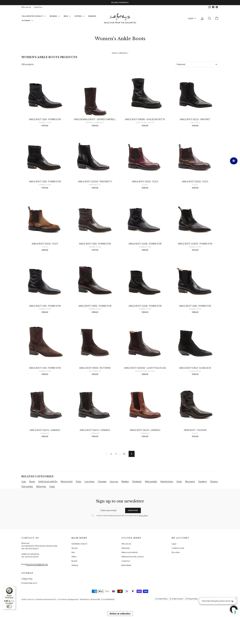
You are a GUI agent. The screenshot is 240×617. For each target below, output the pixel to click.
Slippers (214, 481)
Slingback (137, 481)
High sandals (151, 481)
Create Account (178, 548)
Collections (122, 53)
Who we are (26, 7)
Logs (23, 481)
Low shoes (89, 481)
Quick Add (45, 113)
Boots (32, 481)
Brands (92, 16)
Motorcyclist (66, 481)
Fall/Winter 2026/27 (32, 16)
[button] (234, 609)
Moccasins (190, 481)
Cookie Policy (162, 599)
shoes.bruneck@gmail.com (37, 564)
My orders (176, 552)
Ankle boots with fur (47, 481)
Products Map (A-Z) (29, 583)
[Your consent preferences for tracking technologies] (235, 612)
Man (66, 16)
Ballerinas (41, 486)
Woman (54, 16)
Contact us (38, 7)
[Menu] (14, 587)
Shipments (126, 548)
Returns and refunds (130, 552)
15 (124, 453)
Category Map (26, 578)
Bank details (126, 565)
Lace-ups (114, 481)
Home (114, 53)
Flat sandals (27, 486)
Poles (78, 481)
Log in (174, 543)
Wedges (125, 481)
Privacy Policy (143, 516)
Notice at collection (120, 613)
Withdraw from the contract (133, 556)
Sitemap (26, 20)
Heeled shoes (166, 481)
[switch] (9, 606)
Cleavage (102, 481)
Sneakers (202, 481)
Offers (78, 16)
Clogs (179, 481)
